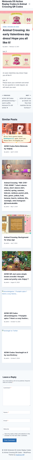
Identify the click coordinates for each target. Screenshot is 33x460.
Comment (7, 388)
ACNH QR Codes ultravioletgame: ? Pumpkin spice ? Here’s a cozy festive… (16, 315)
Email (5, 421)
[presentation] (16, 133)
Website (6, 429)
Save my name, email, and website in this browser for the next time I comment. (17, 434)
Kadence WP (20, 455)
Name (6, 412)
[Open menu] (29, 4)
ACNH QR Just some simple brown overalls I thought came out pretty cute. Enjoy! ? (16, 276)
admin (6, 46)
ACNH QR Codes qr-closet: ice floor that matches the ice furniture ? (25, 101)
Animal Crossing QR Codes (11, 26)
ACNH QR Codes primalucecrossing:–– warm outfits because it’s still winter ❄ (9, 101)
